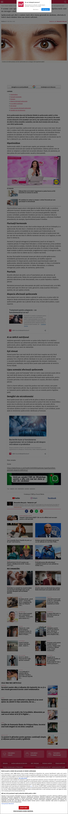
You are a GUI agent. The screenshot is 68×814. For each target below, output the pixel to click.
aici (31, 786)
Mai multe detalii (23, 778)
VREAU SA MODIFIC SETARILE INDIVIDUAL (23, 811)
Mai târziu (35, 9)
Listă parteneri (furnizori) (7, 803)
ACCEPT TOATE (23, 807)
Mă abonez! (45, 9)
